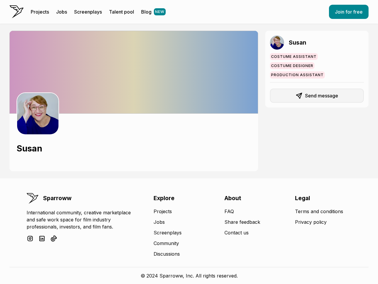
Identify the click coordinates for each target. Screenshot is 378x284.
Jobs (61, 12)
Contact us (236, 233)
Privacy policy (311, 222)
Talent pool (121, 12)
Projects (40, 12)
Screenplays (88, 12)
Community (166, 243)
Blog (152, 12)
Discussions (167, 254)
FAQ (229, 211)
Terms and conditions (319, 211)
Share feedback (242, 222)
